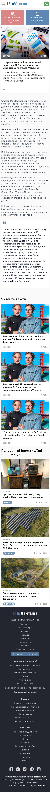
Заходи (25, 760)
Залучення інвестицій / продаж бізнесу (25, 688)
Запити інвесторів (25, 683)
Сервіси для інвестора (25, 692)
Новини (25, 699)
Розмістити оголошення (27, 654)
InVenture (25, 620)
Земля (25, 676)
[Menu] (3, 4)
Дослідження (25, 735)
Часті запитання (25, 642)
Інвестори (25, 757)
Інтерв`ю (25, 742)
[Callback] (46, 4)
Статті (25, 739)
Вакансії (25, 638)
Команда (25, 635)
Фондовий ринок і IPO (25, 718)
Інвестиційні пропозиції (25, 661)
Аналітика (25, 727)
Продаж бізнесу (25, 669)
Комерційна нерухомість (25, 673)
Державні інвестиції (25, 710)
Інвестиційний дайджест (25, 732)
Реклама (25, 631)
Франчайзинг (25, 680)
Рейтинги (25, 750)
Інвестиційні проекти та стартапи (25, 665)
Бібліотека (25, 753)
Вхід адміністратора (25, 649)
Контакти (25, 646)
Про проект (25, 624)
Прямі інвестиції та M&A (25, 703)
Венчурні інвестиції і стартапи (25, 707)
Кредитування (25, 714)
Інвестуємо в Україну (25, 746)
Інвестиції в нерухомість (25, 721)
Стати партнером (25, 628)
